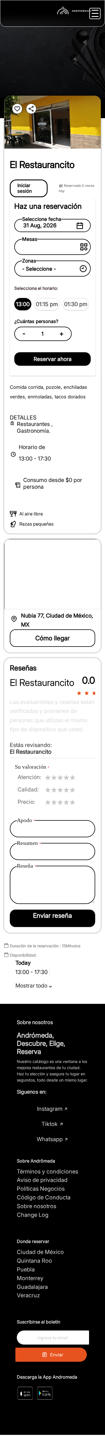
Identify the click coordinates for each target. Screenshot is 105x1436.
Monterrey (30, 1278)
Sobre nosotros (36, 1206)
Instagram (49, 1108)
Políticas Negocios (41, 1188)
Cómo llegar (52, 638)
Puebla (26, 1269)
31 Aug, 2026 (40, 225)
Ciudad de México (40, 1252)
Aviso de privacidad (42, 1180)
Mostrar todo (32, 985)
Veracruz (28, 1295)
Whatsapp (50, 1139)
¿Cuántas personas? (36, 321)
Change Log (32, 1214)
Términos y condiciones (47, 1171)
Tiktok (49, 1124)
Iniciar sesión (24, 188)
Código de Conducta (44, 1197)
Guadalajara (32, 1287)
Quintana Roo (34, 1260)
